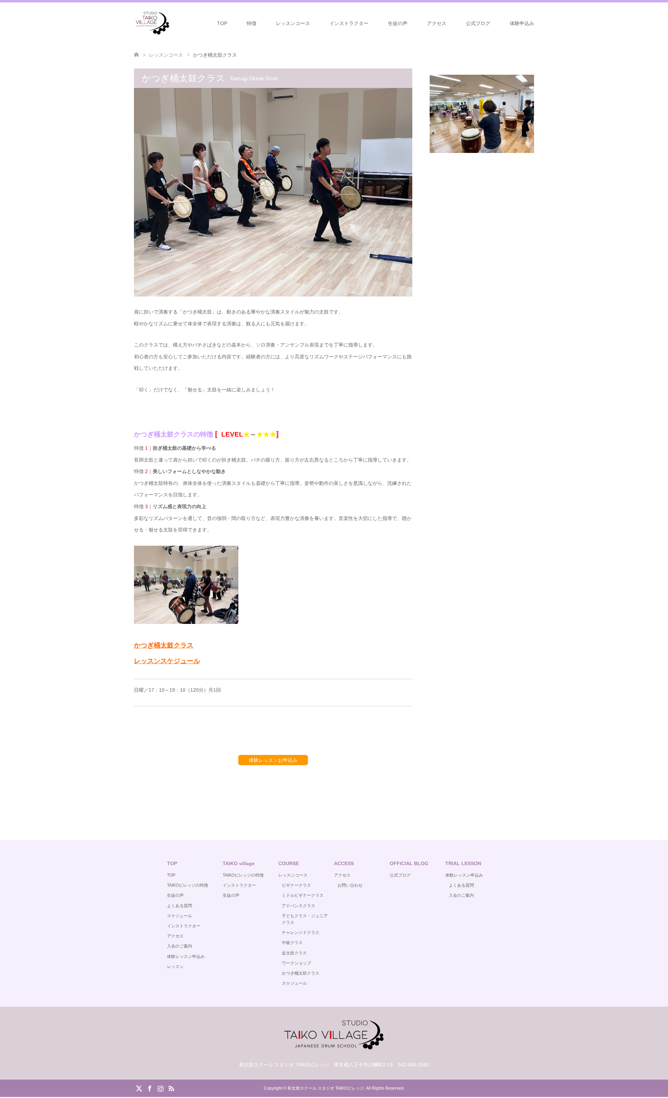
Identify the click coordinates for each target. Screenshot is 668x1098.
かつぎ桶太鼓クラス (300, 973)
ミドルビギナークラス (303, 895)
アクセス (436, 23)
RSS (171, 1088)
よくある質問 (179, 905)
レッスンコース (293, 23)
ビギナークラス (296, 885)
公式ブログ (478, 23)
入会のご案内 (179, 946)
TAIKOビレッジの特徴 (187, 885)
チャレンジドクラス (300, 932)
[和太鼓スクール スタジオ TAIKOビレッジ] (152, 23)
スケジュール (179, 915)
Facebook (149, 1088)
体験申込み (522, 23)
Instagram (160, 1088)
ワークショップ (296, 963)
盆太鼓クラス (294, 953)
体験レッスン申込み (186, 956)
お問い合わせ (350, 885)
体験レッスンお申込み (273, 760)
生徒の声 (397, 23)
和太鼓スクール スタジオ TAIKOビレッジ (325, 1088)
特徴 (251, 23)
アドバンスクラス (298, 905)
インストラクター (348, 23)
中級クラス (292, 942)
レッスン (175, 966)
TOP (222, 23)
